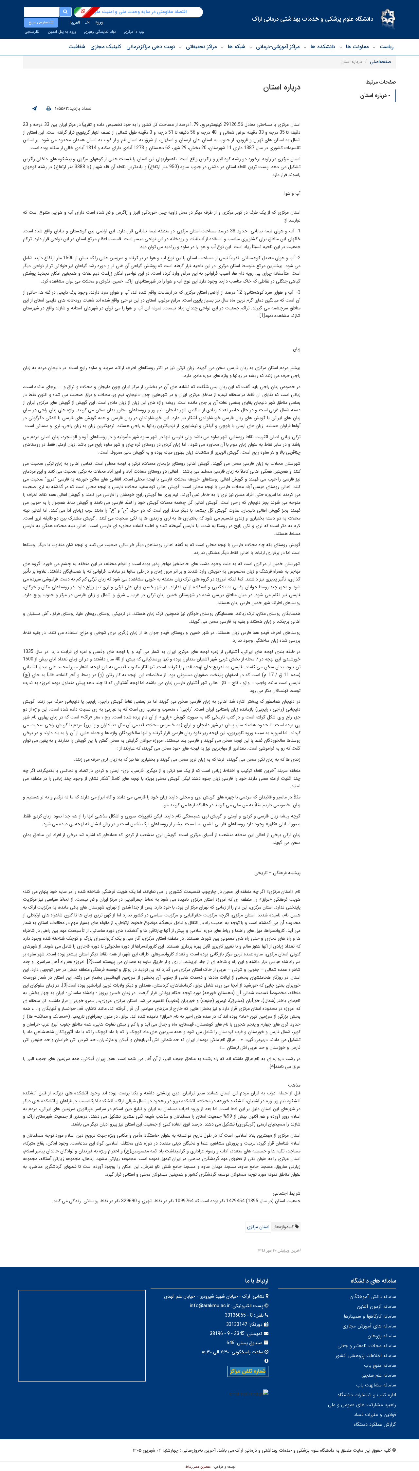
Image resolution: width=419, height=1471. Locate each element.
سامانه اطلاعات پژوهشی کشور (366, 1356)
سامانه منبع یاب (380, 1365)
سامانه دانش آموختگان (373, 1297)
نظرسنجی (32, 32)
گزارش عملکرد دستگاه (375, 1424)
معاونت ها (357, 47)
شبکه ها (236, 47)
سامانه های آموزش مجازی (369, 1326)
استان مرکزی (258, 1226)
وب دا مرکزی (134, 32)
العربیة (74, 22)
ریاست (386, 47)
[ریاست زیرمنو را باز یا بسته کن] (374, 47)
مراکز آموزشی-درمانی (278, 47)
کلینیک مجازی (105, 47)
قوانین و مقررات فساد (375, 1415)
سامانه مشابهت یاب (376, 1385)
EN (87, 22)
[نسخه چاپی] (48, 108)
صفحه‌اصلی (380, 61)
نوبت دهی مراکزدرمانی (150, 47)
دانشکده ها (323, 47)
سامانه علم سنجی (378, 1375)
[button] (41, 23)
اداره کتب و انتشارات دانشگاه (366, 1395)
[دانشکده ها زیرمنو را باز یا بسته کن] (305, 47)
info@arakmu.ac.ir (210, 1306)
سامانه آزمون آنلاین (376, 1306)
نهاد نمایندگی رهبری (100, 32)
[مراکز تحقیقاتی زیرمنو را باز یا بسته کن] (180, 47)
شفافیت (76, 47)
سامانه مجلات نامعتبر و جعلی (366, 1346)
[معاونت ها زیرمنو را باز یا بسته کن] (341, 47)
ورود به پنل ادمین (62, 32)
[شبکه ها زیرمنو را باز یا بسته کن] (222, 47)
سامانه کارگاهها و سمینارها (370, 1316)
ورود (99, 22)
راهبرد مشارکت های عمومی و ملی (362, 1405)
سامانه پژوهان (382, 1336)
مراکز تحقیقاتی (201, 47)
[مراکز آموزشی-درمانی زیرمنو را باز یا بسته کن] (251, 47)
